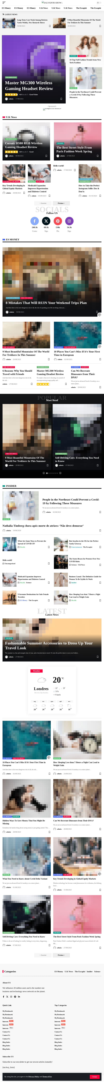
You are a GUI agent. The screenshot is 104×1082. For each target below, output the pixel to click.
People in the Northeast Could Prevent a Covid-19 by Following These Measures (85, 95)
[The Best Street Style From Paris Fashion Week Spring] (77, 914)
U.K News (15, 181)
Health (73, 88)
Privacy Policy (34, 1077)
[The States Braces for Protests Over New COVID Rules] (61, 562)
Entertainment (86, 179)
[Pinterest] (57, 224)
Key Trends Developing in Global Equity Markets (74, 879)
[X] (46, 224)
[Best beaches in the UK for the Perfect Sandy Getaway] (61, 544)
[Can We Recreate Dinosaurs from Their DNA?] (77, 798)
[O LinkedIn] (19, 997)
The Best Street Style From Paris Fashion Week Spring (76, 937)
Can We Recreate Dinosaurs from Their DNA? (83, 374)
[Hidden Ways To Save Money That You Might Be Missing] (27, 798)
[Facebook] (34, 224)
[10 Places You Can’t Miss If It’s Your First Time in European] (77, 335)
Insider (73, 56)
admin (11, 99)
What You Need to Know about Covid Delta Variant (25, 879)
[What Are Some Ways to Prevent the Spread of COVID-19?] (9, 544)
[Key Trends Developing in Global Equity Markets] (14, 173)
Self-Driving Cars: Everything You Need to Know (24, 937)
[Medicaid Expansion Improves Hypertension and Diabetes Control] (39, 173)
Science (82, 56)
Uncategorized (10, 563)
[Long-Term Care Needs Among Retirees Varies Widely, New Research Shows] (9, 23)
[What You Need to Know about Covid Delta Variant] (27, 856)
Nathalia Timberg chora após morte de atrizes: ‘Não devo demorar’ (43, 525)
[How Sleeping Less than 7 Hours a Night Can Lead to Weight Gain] (61, 597)
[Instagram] (69, 224)
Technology (11, 77)
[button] (95, 1077)
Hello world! (58, 166)
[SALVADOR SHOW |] (52, 3)
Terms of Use (47, 1077)
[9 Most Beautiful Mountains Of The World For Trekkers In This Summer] (59, 23)
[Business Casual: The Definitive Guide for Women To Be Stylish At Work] (61, 580)
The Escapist (26, 298)
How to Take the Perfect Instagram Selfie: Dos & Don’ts (89, 188)
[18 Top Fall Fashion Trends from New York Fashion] (86, 46)
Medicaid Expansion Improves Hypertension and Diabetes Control (38, 188)
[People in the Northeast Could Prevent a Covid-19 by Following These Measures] (86, 78)
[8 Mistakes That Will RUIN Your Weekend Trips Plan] (52, 282)
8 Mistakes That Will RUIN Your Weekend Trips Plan (46, 303)
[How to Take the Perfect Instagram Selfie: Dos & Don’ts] (90, 173)
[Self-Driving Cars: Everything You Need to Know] (77, 437)
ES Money (58, 347)
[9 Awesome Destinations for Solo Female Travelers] (9, 597)
